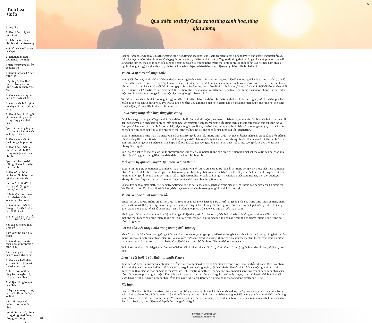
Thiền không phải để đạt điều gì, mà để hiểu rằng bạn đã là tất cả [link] (20, 208)
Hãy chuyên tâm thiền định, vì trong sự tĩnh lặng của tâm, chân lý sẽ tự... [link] (20, 85)
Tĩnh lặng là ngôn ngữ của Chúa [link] (19, 284)
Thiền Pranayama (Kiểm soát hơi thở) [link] (20, 66)
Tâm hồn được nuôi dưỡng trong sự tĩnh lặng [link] (17, 304)
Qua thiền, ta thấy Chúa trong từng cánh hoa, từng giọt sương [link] (20, 315)
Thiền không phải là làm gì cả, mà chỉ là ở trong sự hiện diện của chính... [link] (19, 152)
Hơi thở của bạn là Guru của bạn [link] (19, 50)
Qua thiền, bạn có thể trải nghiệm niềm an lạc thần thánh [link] (20, 164)
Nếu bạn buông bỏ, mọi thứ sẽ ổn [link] (19, 226)
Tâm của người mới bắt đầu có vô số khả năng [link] (19, 253)
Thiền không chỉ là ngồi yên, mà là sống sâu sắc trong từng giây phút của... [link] (20, 118)
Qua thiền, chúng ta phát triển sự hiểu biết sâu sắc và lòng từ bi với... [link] (20, 131)
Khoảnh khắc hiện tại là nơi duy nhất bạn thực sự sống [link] (20, 106)
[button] (368, 4)
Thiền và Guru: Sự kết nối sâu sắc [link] (18, 34)
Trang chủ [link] (12, 27)
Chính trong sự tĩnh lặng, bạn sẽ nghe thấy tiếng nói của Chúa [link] (19, 274)
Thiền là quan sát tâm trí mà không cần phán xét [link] (20, 141)
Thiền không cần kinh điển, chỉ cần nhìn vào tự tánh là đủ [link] (20, 244)
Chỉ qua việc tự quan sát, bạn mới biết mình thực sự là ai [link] (20, 293)
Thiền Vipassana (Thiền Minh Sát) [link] (20, 74)
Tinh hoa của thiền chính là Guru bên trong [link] (20, 42)
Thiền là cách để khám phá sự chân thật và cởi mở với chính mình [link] (19, 263)
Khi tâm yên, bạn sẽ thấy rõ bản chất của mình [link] (20, 218)
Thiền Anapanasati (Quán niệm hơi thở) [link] (17, 58)
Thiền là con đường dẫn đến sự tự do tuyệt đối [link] (19, 96)
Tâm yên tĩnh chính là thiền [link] (19, 234)
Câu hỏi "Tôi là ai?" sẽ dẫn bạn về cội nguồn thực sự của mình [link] (18, 186)
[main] (204, 25)
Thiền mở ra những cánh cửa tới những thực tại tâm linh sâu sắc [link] (20, 175)
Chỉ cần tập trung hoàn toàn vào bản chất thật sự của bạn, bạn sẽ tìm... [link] (19, 197)
